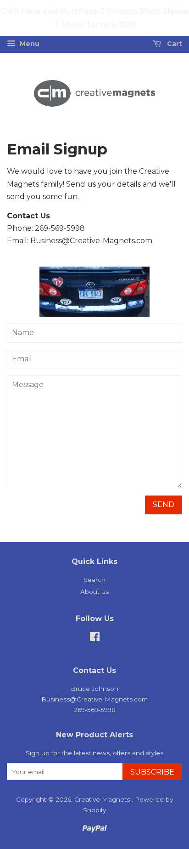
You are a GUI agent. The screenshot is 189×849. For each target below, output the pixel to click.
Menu (28, 44)
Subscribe (152, 772)
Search (94, 579)
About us (94, 591)
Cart (173, 44)
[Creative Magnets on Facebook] (94, 638)
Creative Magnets (103, 799)
